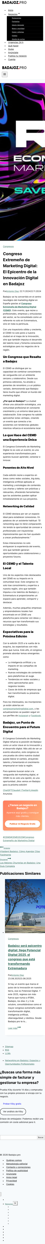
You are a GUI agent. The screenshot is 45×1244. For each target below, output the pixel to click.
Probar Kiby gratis (12, 1104)
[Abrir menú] (5, 74)
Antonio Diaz (12, 291)
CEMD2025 (16, 837)
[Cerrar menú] (0, 1194)
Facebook (36, 715)
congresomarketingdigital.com (18, 708)
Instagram (23, 715)
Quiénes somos (14, 1160)
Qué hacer (13, 46)
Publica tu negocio (17, 56)
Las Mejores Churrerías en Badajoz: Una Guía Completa (20, 862)
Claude (15, 790)
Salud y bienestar (18, 25)
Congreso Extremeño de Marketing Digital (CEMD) (19, 307)
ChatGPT (7, 790)
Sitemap (9, 1046)
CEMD (6, 837)
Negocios (9, 1204)
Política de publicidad (17, 1170)
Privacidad (11, 1181)
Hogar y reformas (18, 32)
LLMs (7, 1053)
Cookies (10, 1184)
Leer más (14, 1028)
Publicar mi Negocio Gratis (22, 824)
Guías (11, 49)
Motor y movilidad (18, 28)
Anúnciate (13, 52)
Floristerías (16, 21)
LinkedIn (34, 790)
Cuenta (11, 59)
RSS (7, 1050)
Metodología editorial (17, 1164)
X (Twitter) (24, 790)
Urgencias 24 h (15, 42)
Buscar (40, 1137)
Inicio (10, 10)
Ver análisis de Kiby (13, 1111)
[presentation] (25, 906)
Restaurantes (16, 18)
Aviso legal (11, 1177)
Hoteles (14, 36)
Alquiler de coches (18, 39)
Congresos (8, 246)
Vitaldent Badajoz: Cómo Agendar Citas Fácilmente (20, 851)
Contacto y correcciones (18, 1167)
